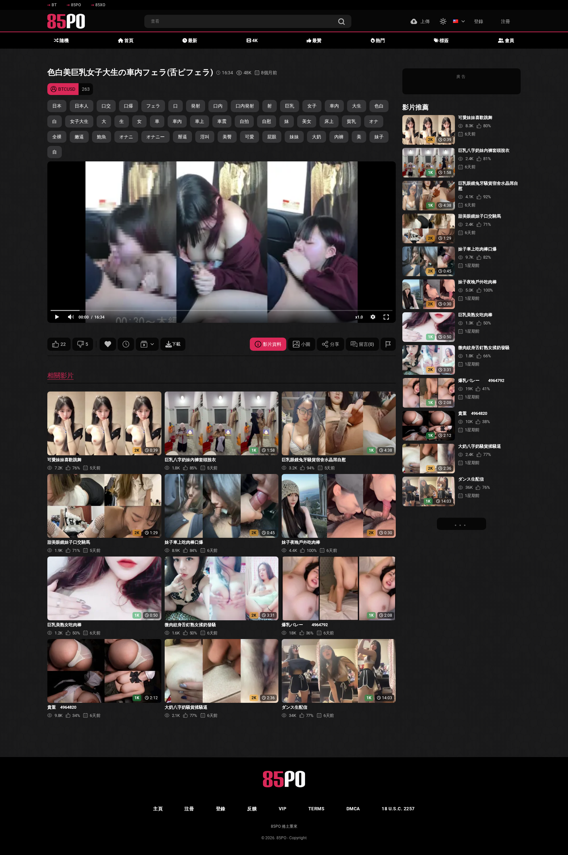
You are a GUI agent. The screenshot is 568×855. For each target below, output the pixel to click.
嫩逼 (79, 136)
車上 (199, 121)
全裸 (56, 136)
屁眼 (271, 136)
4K (254, 40)
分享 (334, 344)
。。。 (461, 523)
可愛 (249, 136)
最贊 (316, 40)
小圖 (305, 344)
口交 (106, 105)
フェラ (153, 105)
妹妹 (294, 136)
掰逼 (182, 136)
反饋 (252, 808)
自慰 (266, 121)
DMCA (353, 808)
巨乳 (289, 105)
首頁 (128, 40)
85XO (100, 5)
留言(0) (366, 344)
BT (54, 5)
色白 (379, 105)
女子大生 (79, 121)
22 (63, 344)
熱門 (380, 40)
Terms (316, 808)
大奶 (316, 136)
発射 (195, 105)
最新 (192, 40)
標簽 (443, 40)
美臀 (227, 136)
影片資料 (272, 344)
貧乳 (351, 121)
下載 (176, 344)
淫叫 (204, 136)
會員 (509, 40)
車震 (221, 121)
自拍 (244, 121)
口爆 (128, 105)
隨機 (64, 40)
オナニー (155, 136)
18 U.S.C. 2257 (398, 808)
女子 (312, 105)
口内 (218, 105)
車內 (177, 121)
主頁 (158, 808)
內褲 (338, 136)
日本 (56, 105)
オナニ (126, 136)
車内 (334, 105)
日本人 (81, 105)
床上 (329, 121)
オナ (373, 121)
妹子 (379, 136)
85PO (76, 5)
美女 (306, 121)
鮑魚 (101, 136)
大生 (356, 105)
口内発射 (245, 105)
